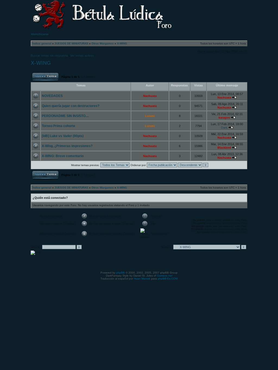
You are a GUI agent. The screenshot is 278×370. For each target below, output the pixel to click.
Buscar (237, 12)
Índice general (41, 43)
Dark (224, 127)
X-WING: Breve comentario (63, 156)
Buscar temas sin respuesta (49, 55)
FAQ (212, 12)
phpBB (120, 272)
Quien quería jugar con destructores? (70, 106)
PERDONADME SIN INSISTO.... (65, 116)
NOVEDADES (52, 96)
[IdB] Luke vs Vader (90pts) (63, 136)
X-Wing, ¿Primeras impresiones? (67, 146)
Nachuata (150, 96)
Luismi (150, 116)
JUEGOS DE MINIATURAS (71, 43)
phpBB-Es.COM (168, 278)
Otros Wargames (102, 43)
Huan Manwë (142, 278)
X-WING (122, 43)
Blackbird (224, 147)
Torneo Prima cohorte (58, 126)
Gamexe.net (164, 275)
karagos (224, 117)
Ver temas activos (82, 55)
